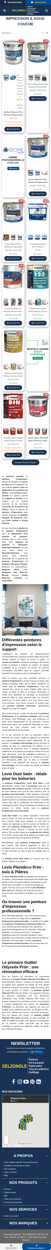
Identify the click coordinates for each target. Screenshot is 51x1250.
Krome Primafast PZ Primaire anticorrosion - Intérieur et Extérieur (13, 311)
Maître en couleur (11, 1216)
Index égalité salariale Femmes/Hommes (21, 1162)
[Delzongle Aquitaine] (25, 10)
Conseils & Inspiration (13, 1202)
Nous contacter (10, 1172)
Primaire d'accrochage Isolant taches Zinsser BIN (13, 440)
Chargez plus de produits (25, 462)
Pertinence (6, 33)
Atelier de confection (12, 1199)
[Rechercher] (46, 10)
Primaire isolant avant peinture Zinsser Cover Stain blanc (13, 376)
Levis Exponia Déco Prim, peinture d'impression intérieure (37, 247)
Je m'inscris (38, 1052)
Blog (6, 1175)
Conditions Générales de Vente (17, 1165)
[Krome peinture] (13, 159)
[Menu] (4, 10)
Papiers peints (10, 1192)
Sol (5, 1196)
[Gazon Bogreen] (38, 353)
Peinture (7, 1189)
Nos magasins (10, 1169)
